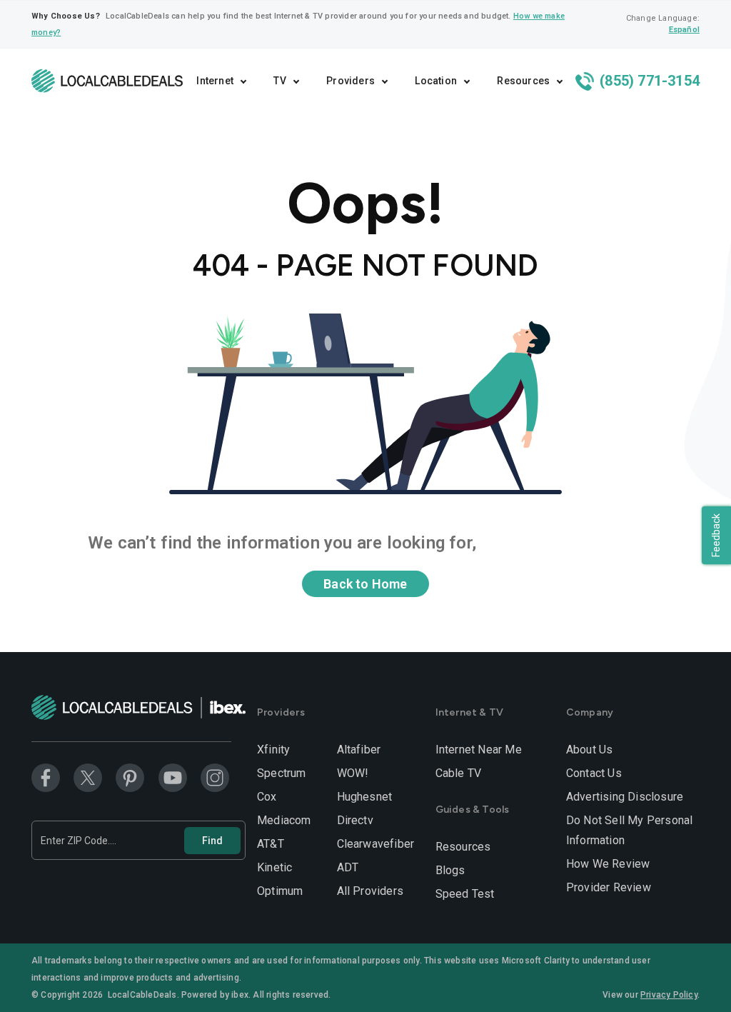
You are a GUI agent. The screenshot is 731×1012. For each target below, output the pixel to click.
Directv (355, 820)
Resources (463, 846)
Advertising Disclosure (624, 796)
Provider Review (608, 887)
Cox (267, 796)
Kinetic (274, 867)
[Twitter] (88, 777)
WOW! (353, 773)
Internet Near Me (478, 749)
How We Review (608, 864)
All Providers (370, 891)
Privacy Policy (668, 995)
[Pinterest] (130, 777)
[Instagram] (215, 777)
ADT (348, 867)
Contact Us (594, 773)
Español (684, 29)
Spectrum (281, 773)
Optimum (280, 891)
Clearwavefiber (376, 844)
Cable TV (458, 773)
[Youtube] (172, 777)
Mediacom (284, 820)
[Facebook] (45, 777)
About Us (589, 749)
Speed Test (465, 894)
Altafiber (359, 749)
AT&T (270, 844)
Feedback (716, 535)
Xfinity (273, 749)
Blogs (450, 870)
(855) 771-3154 (648, 80)
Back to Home (365, 583)
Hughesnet (365, 796)
